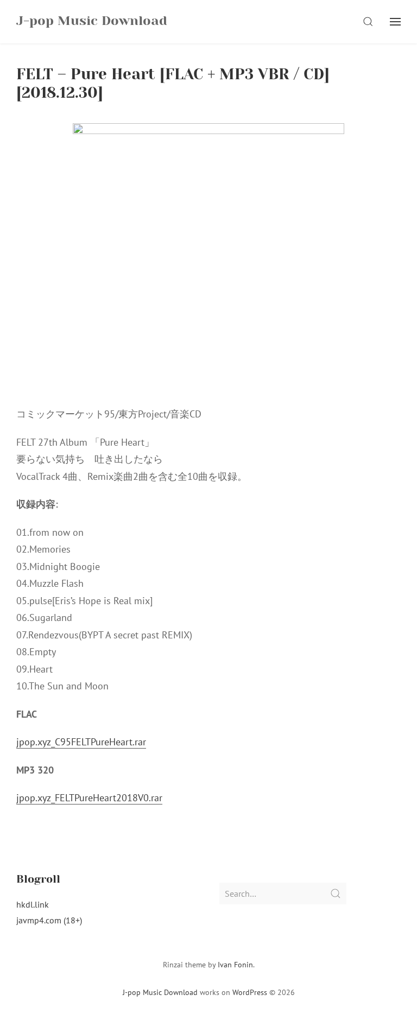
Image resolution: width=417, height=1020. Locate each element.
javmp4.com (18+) (49, 920)
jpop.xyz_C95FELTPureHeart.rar (81, 742)
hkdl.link (32, 904)
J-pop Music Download (160, 992)
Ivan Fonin (235, 965)
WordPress (249, 992)
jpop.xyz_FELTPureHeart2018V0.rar (89, 797)
